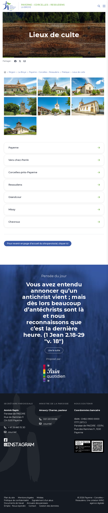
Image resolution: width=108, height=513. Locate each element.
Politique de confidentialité (16, 500)
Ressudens (15, 184)
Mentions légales (26, 497)
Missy (11, 209)
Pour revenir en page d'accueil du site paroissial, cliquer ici (37, 243)
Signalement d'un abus (42, 500)
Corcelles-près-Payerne (22, 172)
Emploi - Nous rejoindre (15, 506)
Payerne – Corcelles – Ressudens (43, 5)
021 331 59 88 (50, 419)
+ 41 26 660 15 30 (16, 427)
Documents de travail (14, 503)
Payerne (13, 147)
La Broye (26, 7)
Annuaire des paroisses (37, 503)
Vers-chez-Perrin (18, 160)
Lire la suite (54, 350)
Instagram (20, 445)
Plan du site (9, 497)
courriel (12, 432)
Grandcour (14, 197)
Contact (32, 506)
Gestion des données (49, 506)
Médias (40, 497)
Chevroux (14, 221)
